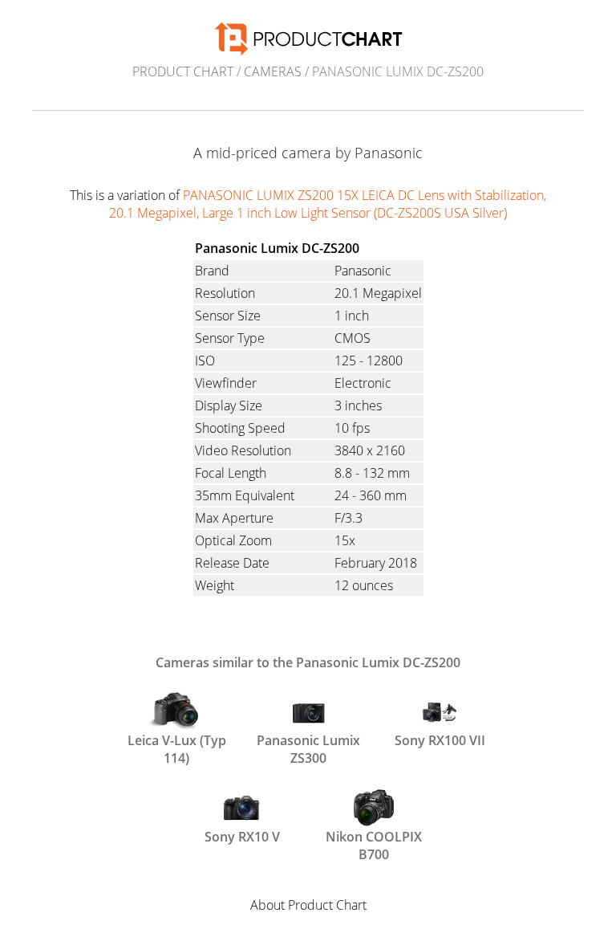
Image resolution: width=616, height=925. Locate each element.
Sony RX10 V (242, 837)
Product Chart (182, 71)
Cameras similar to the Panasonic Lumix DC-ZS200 (308, 662)
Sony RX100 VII (440, 740)
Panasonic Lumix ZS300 (308, 747)
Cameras (273, 71)
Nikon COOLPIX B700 (374, 844)
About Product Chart (308, 905)
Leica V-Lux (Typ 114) (177, 747)
